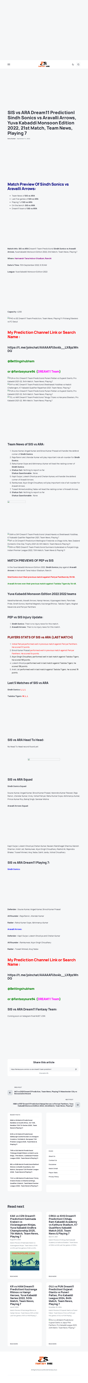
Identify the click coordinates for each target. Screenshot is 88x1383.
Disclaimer (52, 1164)
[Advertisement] (44, 15)
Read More (14, 1276)
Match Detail (53, 1168)
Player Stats (53, 1173)
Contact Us (53, 1160)
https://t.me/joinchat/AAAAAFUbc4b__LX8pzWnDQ (43, 349)
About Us (52, 1156)
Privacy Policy (54, 1177)
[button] (8, 64)
